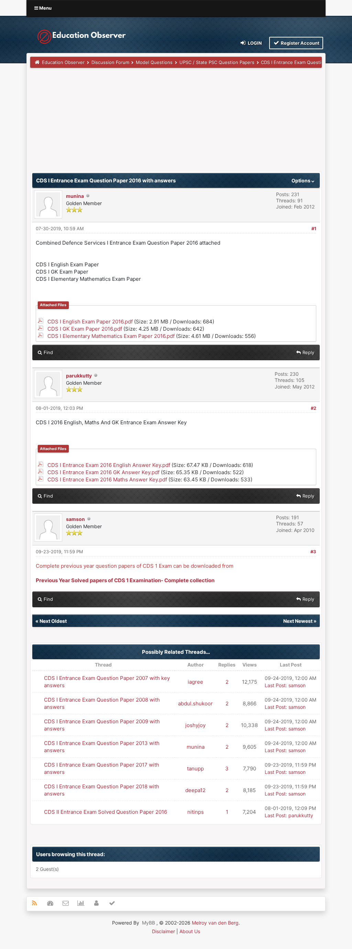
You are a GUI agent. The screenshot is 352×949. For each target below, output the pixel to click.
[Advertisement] (176, 123)
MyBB (148, 923)
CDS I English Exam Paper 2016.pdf (90, 321)
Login (254, 43)
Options (301, 180)
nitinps (195, 812)
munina (75, 196)
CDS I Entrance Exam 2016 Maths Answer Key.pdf (107, 479)
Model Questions (154, 62)
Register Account (299, 43)
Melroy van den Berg (215, 923)
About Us (189, 931)
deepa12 (195, 790)
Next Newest (297, 621)
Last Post (275, 685)
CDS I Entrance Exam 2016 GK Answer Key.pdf (103, 472)
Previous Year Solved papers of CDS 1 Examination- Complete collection (125, 580)
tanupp (195, 768)
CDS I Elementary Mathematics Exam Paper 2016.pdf (111, 336)
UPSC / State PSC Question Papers (216, 62)
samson (75, 519)
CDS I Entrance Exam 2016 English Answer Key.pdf (108, 465)
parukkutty (79, 375)
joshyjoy (195, 725)
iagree (195, 682)
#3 (313, 551)
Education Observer (63, 62)
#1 (313, 228)
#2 (313, 408)
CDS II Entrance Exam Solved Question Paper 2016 (105, 812)
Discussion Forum (110, 62)
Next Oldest (53, 621)
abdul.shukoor (195, 703)
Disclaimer (163, 931)
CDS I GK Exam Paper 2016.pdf (84, 329)
